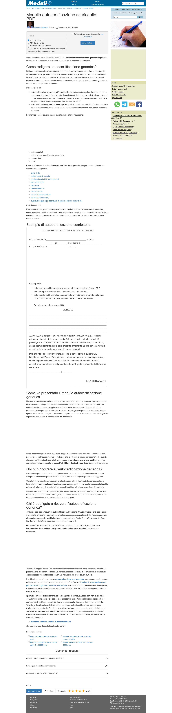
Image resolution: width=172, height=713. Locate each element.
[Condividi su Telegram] (124, 106)
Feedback (50, 691)
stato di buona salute (39, 197)
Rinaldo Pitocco (41, 27)
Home (28, 8)
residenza (35, 185)
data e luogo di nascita (40, 176)
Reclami (97, 1)
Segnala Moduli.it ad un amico (123, 86)
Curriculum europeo (120, 124)
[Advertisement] (67, 134)
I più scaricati (117, 97)
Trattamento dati (75, 697)
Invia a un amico (34, 691)
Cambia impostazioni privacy (79, 702)
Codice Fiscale (117, 92)
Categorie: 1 (34, 700)
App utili (33, 697)
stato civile (35, 172)
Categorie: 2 (34, 702)
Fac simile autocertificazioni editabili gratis (44, 8)
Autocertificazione (97, 4)
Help (71, 705)
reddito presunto (37, 188)
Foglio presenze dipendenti (123, 127)
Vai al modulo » (87, 43)
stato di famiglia (37, 182)
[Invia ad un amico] (132, 106)
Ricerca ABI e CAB (119, 95)
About (32, 705)
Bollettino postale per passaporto (125, 132)
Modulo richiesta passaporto (123, 121)
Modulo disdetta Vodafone (122, 135)
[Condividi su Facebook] (139, 106)
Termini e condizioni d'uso (78, 700)
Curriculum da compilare (122, 129)
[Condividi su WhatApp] (117, 106)
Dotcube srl (122, 697)
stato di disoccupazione (41, 194)
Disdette (74, 1)
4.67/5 (74, 691)
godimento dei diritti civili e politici (45, 179)
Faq (71, 707)
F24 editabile (117, 138)
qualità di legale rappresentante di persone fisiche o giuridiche (56, 200)
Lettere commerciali (119, 89)
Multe (74, 4)
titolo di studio (36, 191)
